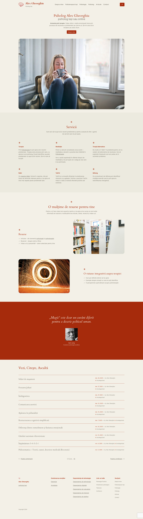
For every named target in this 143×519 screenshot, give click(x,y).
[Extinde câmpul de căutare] (122, 4)
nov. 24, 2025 (99, 426)
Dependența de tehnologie (82, 482)
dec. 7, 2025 (98, 420)
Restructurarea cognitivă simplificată (34, 420)
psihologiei (40, 238)
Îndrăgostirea (24, 396)
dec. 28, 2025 (99, 378)
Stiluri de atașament (27, 379)
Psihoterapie (26, 150)
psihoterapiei (49, 238)
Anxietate (54, 485)
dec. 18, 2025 (99, 412)
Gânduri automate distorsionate (32, 436)
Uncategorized (100, 380)
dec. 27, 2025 (99, 386)
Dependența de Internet (81, 493)
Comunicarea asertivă (27, 405)
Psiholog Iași (28, 6)
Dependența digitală (80, 485)
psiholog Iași (23, 485)
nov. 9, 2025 (98, 443)
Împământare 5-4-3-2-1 (29, 443)
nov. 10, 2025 (99, 435)
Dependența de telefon (80, 497)
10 (74, 459)
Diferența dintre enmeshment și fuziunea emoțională (41, 428)
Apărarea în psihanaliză (28, 413)
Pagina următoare (117, 459)
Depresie (54, 482)
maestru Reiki (25, 176)
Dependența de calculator (81, 489)
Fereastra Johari (25, 388)
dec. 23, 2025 (99, 403)
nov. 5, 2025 (98, 449)
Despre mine (71, 32)
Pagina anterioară (26, 459)
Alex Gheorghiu (111, 378)
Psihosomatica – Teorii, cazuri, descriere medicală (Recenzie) (44, 450)
